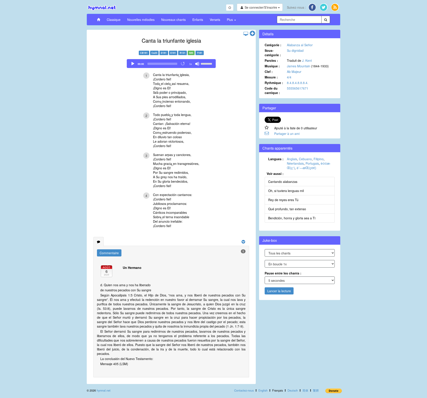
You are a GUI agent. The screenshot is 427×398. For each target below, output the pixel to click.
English (263, 390)
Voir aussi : (275, 173)
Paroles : (271, 60)
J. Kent (307, 60)
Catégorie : (273, 45)
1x (190, 64)
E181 (173, 52)
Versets (215, 19)
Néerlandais (295, 163)
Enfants (197, 19)
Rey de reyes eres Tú (283, 200)
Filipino (319, 159)
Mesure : (271, 77)
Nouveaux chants (173, 19)
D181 (164, 52)
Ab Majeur (294, 71)
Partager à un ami (287, 133)
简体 (305, 390)
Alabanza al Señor (300, 45)
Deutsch (293, 390)
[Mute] (197, 64)
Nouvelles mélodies (141, 19)
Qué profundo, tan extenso (287, 209)
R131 (182, 52)
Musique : (272, 66)
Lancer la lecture (279, 291)
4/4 (289, 77)
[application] (171, 63)
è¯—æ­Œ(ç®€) (306, 168)
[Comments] (98, 241)
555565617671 (297, 88)
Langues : (276, 159)
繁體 (316, 390)
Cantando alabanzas (282, 181)
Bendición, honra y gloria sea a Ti (291, 218)
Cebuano (305, 159)
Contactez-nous (244, 390)
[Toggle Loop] (183, 64)
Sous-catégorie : (273, 52)
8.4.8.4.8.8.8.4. (297, 82)
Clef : (269, 71)
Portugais (312, 163)
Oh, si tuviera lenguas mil (286, 190)
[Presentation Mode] (246, 33)
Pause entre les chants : (283, 273)
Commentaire (109, 253)
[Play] (133, 64)
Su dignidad (295, 50)
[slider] (207, 63)
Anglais (292, 159)
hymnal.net (104, 390)
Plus (230, 19)
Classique (114, 19)
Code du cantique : (272, 90)
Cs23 (154, 52)
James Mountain (298, 66)
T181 (199, 52)
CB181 (144, 52)
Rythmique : (274, 82)
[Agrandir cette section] (252, 33)
